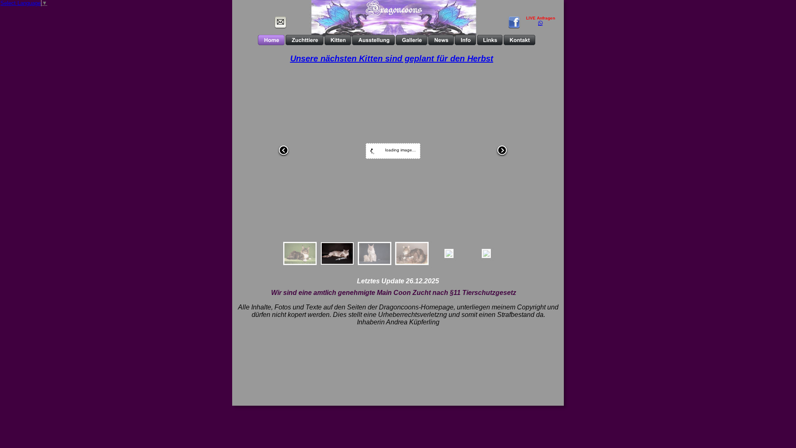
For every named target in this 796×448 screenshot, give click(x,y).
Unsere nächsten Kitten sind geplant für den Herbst (391, 58)
